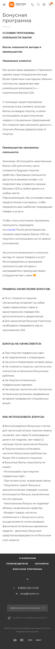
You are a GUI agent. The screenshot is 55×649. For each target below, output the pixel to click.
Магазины (42, 563)
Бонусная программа (27, 569)
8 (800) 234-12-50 (28, 588)
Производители (17, 563)
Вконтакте (27, 579)
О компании (27, 558)
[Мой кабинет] (44, 4)
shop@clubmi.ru (29, 593)
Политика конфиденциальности (30, 618)
